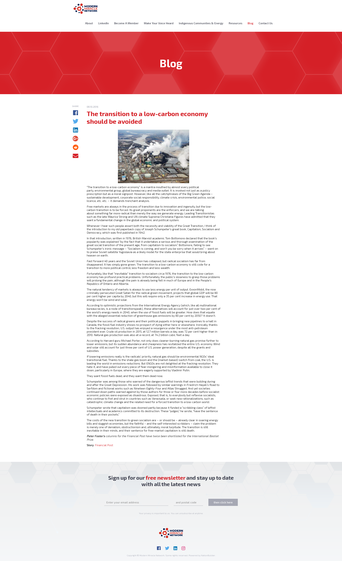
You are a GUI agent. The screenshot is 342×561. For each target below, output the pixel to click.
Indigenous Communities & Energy (201, 23)
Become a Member (126, 23)
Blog (252, 23)
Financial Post (104, 445)
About (89, 23)
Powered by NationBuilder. (202, 555)
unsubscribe (185, 513)
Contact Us (266, 23)
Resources (235, 23)
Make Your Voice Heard (158, 23)
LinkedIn (103, 23)
